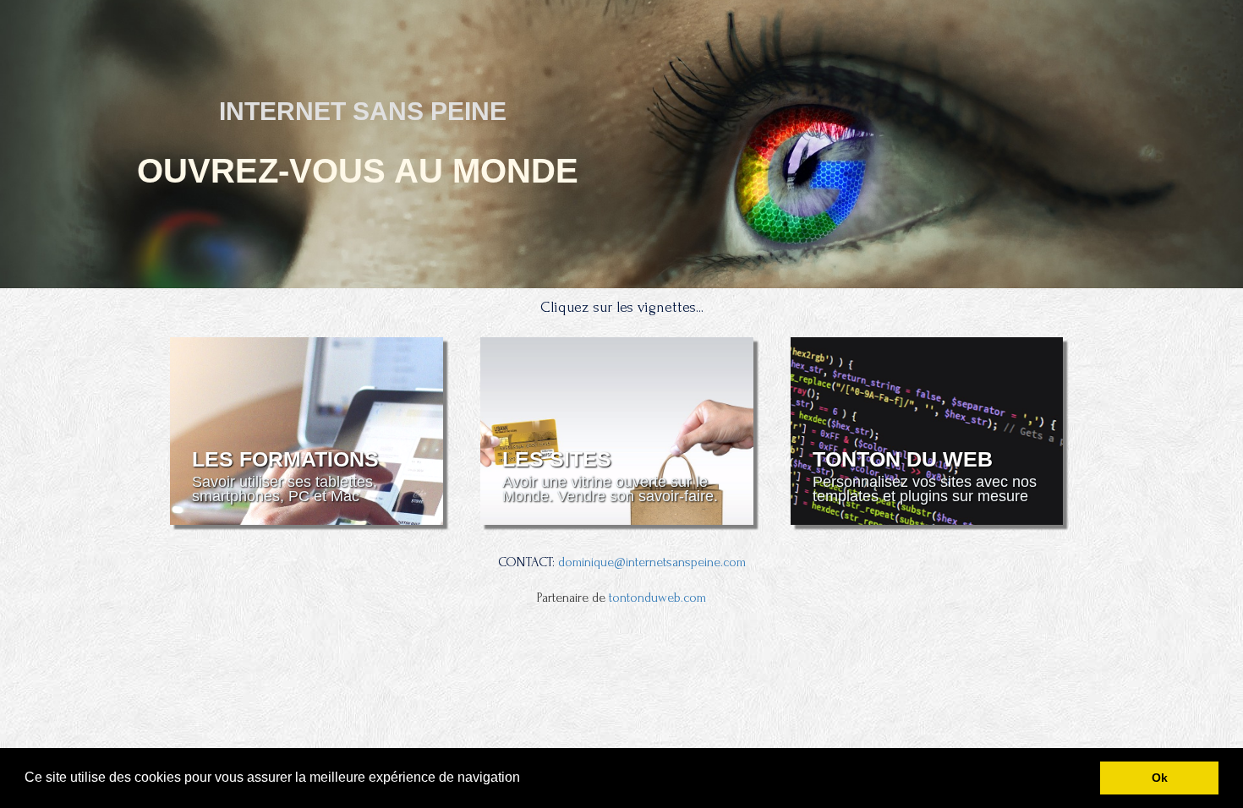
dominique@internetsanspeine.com (652, 562)
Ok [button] (1160, 777)
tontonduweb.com (657, 597)
